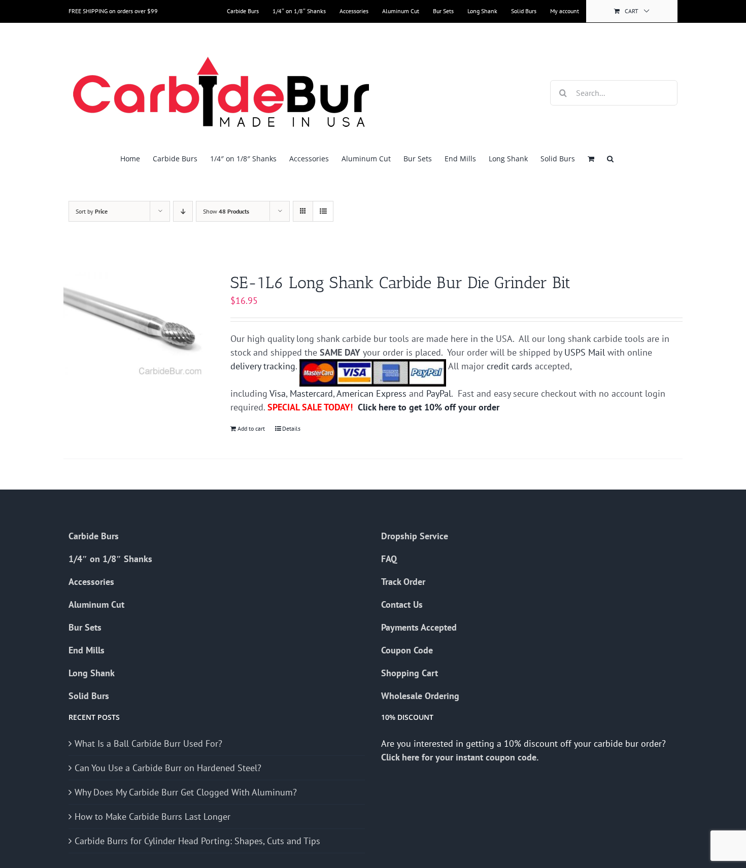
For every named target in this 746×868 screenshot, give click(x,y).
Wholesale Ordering (420, 696)
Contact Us (402, 604)
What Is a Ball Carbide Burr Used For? (148, 743)
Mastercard (311, 393)
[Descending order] (183, 211)
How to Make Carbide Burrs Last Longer (152, 816)
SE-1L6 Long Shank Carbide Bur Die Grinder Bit (400, 282)
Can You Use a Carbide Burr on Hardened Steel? (168, 768)
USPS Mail (584, 352)
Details (291, 428)
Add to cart (251, 428)
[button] (610, 158)
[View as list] (323, 211)
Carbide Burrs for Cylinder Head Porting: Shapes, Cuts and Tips (197, 841)
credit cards (509, 366)
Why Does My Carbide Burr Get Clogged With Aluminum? (186, 792)
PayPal (438, 393)
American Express (371, 393)
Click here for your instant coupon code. (460, 757)
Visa (277, 393)
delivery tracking (262, 366)
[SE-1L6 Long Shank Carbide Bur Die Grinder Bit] (134, 325)
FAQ (389, 559)
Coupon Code (407, 650)
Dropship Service (414, 536)
